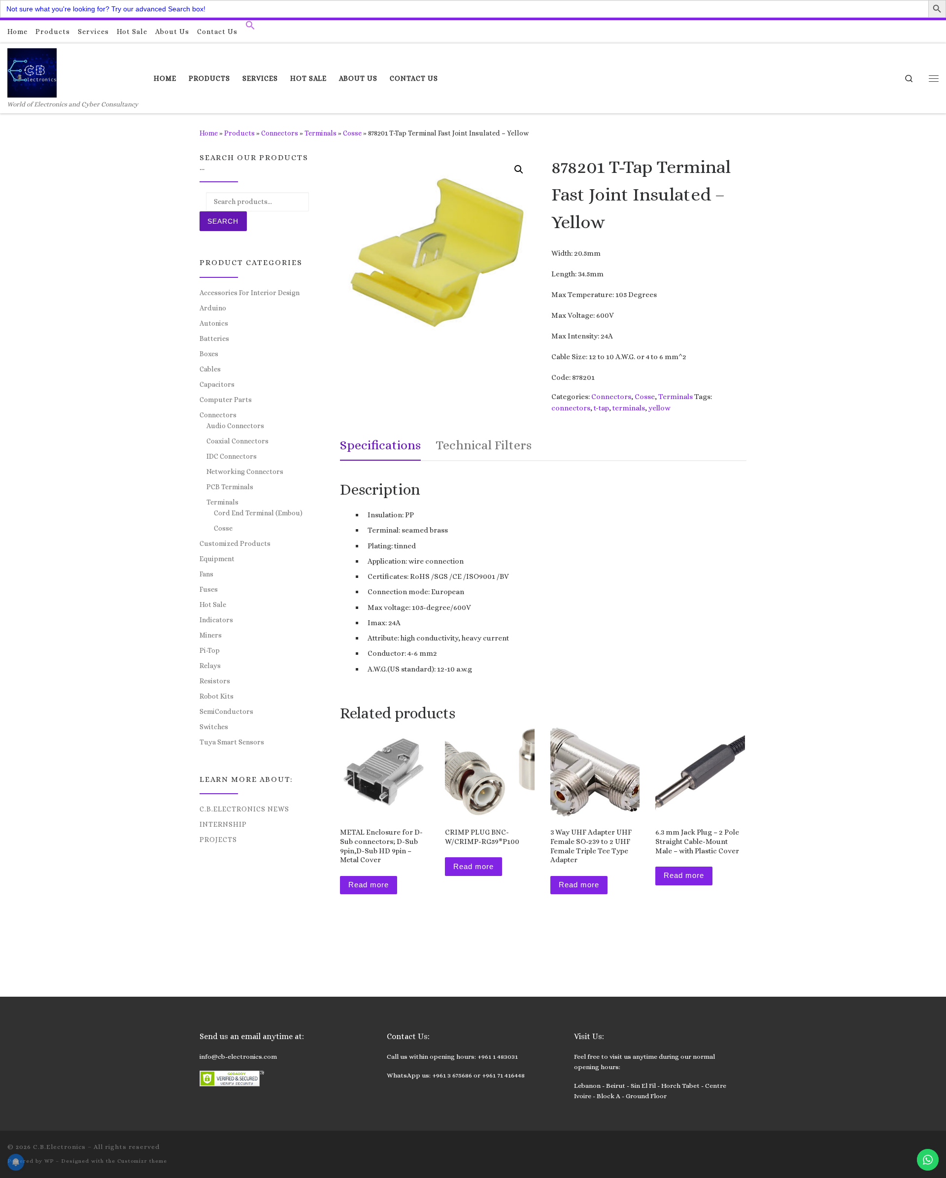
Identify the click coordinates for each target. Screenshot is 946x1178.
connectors (570, 408)
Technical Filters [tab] (484, 445)
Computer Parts (226, 400)
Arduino (213, 308)
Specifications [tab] (380, 445)
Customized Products (235, 543)
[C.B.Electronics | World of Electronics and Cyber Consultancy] (32, 71)
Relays (210, 666)
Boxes (209, 354)
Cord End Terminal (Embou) (258, 513)
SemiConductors (226, 711)
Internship (223, 824)
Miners (211, 635)
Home (209, 133)
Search (222, 221)
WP (49, 1161)
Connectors (279, 133)
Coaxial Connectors (237, 441)
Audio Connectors (235, 426)
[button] (250, 28)
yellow (659, 408)
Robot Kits (217, 696)
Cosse (352, 133)
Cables (210, 369)
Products (239, 133)
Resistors (215, 681)
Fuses (209, 589)
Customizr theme (142, 1161)
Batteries (214, 338)
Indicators (216, 620)
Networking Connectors (244, 471)
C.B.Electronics (59, 1146)
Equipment (217, 559)
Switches (214, 727)
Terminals (320, 133)
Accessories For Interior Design (250, 293)
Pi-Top (210, 650)
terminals (628, 408)
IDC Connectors (231, 456)
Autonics (214, 323)
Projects (218, 839)
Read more (368, 884)
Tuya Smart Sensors (232, 742)
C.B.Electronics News (244, 809)
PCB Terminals (229, 487)
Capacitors (217, 384)
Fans (206, 574)
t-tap (601, 408)
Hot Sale (213, 604)
